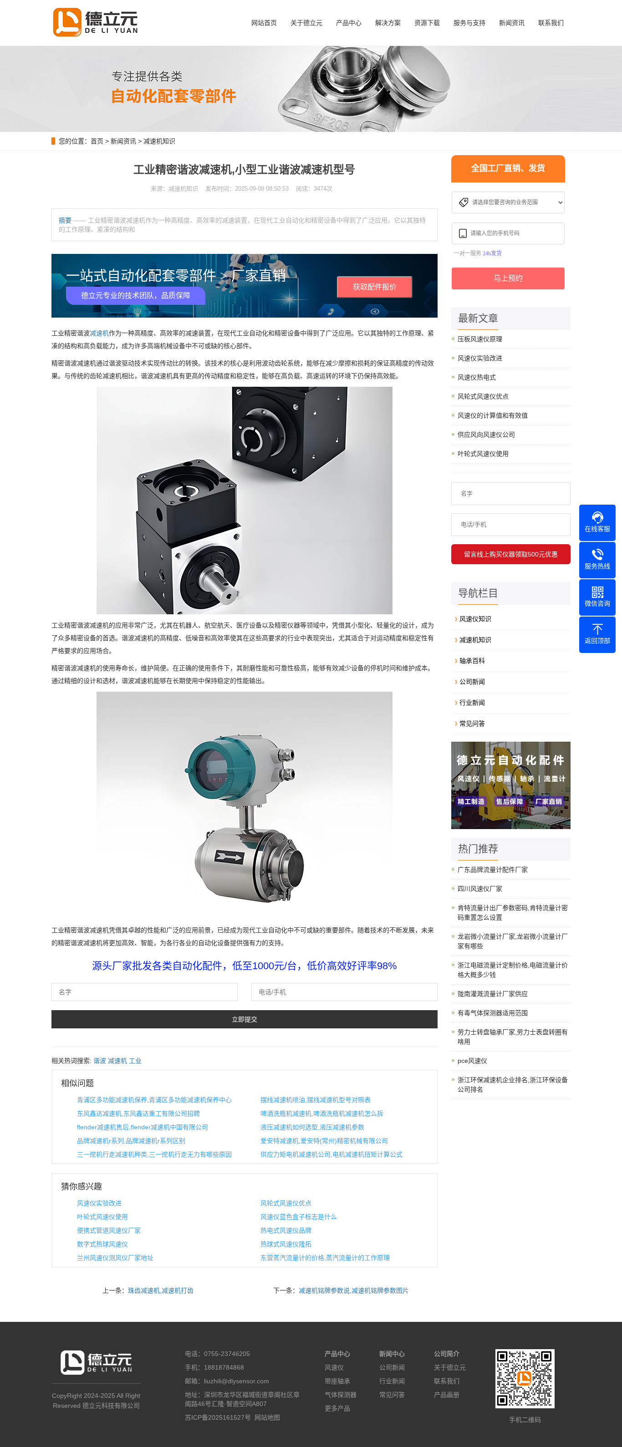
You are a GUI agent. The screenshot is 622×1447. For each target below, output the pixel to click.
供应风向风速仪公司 (486, 434)
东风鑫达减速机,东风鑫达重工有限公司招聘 (138, 1113)
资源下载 (427, 22)
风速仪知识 (475, 618)
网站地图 (267, 1417)
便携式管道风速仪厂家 (109, 1230)
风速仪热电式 (477, 377)
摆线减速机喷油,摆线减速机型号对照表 (315, 1099)
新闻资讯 (512, 22)
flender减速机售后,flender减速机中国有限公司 (142, 1127)
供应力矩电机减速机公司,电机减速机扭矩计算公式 (331, 1154)
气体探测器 (341, 1394)
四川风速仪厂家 (480, 888)
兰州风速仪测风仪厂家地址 (115, 1257)
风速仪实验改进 (99, 1203)
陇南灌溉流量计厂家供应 (493, 993)
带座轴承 (337, 1381)
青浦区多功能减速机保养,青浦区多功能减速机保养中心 (154, 1099)
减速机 (99, 333)
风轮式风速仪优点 (285, 1203)
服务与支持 (469, 22)
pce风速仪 (472, 1060)
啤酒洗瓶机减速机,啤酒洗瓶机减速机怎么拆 (321, 1113)
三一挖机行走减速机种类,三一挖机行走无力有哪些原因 (154, 1154)
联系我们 (551, 22)
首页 (97, 141)
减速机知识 (159, 141)
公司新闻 (472, 681)
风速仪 (334, 1367)
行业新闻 (472, 702)
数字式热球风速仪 (102, 1244)
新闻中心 (392, 1353)
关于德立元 (306, 22)
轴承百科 (472, 660)
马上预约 (508, 278)
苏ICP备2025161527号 (218, 1417)
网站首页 (264, 22)
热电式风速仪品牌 (285, 1230)
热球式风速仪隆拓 (285, 1244)
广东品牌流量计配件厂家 (493, 869)
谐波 (99, 1060)
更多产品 (337, 1408)
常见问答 (472, 723)
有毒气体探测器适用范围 (493, 1013)
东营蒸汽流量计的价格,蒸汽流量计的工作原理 (325, 1257)
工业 (135, 1060)
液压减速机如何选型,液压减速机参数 (312, 1127)
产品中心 (349, 22)
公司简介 (446, 1353)
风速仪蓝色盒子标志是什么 (298, 1216)
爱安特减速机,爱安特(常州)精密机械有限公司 (324, 1140)
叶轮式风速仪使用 (102, 1216)
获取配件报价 (375, 287)
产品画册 (446, 1394)
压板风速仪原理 (480, 339)
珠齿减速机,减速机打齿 (161, 1290)
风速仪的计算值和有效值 (493, 415)
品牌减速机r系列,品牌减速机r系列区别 (131, 1140)
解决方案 (388, 22)
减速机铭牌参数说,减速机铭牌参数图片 (354, 1290)
